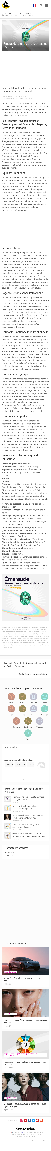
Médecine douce (11, 852)
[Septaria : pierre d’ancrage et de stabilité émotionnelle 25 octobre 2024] (7, 824)
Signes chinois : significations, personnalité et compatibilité (20, 1055)
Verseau (39, 727)
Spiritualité (8, 855)
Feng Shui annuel (10, 972)
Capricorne (28, 727)
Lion (11, 715)
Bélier (11, 703)
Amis (33, 1134)
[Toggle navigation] (46, 5)
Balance (33, 715)
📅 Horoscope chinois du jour (27, 1133)
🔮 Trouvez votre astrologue (30, 1132)
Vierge (22, 715)
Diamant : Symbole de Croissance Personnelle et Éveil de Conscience (25, 664)
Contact (33, 1136)
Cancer (44, 703)
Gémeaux (33, 703)
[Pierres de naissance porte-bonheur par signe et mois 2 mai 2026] (7, 796)
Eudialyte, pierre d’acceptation (33, 674)
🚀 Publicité (15, 1132)
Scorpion (44, 715)
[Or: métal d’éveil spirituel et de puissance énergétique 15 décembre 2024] (7, 805)
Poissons (28, 739)
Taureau (22, 703)
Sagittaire (16, 727)
